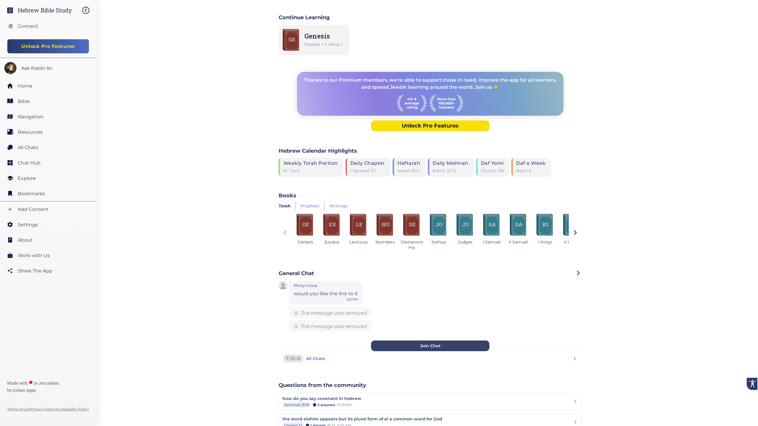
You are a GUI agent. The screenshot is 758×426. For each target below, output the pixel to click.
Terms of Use (18, 409)
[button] (283, 286)
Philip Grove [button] (305, 285)
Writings (338, 206)
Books (287, 195)
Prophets (310, 206)
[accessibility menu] (752, 383)
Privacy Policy (42, 409)
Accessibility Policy (72, 409)
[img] (88, 10)
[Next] (575, 233)
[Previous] (285, 233)
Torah (285, 206)
